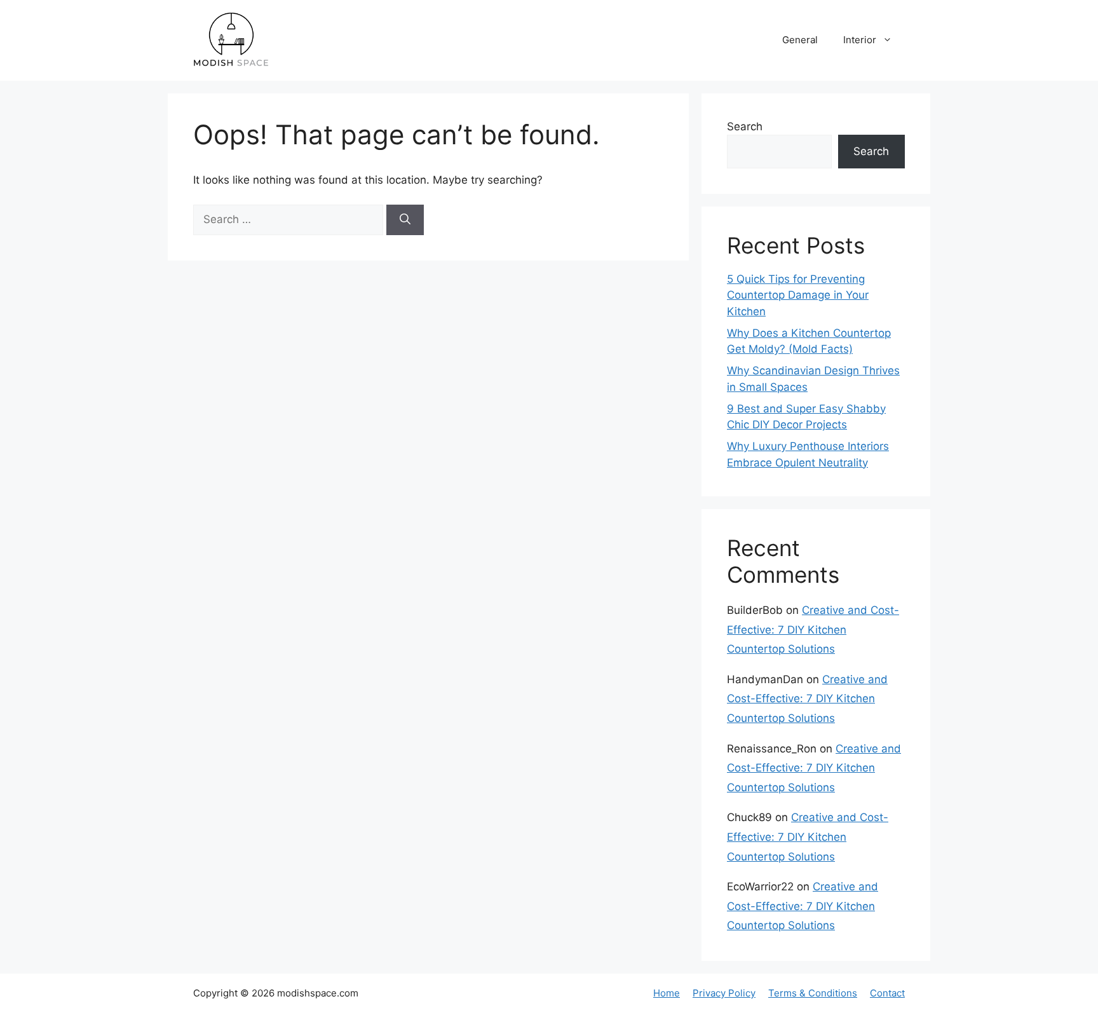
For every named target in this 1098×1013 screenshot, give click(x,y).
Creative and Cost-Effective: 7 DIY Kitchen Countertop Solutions (813, 629)
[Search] (405, 220)
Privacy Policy (724, 993)
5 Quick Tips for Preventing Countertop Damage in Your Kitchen (798, 295)
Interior (859, 40)
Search (744, 126)
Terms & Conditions (812, 993)
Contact (887, 993)
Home (666, 993)
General (800, 40)
